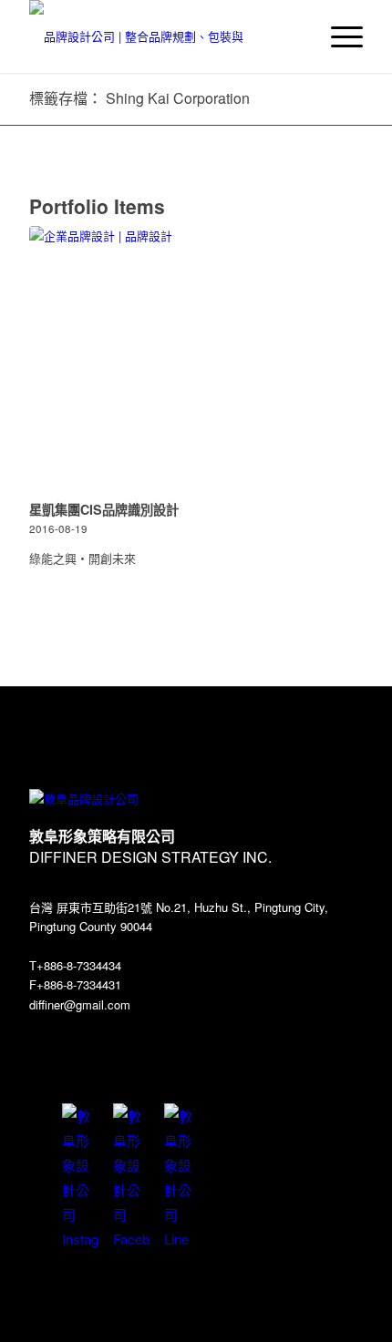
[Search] (295, 36)
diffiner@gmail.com (79, 1004)
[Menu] (338, 36)
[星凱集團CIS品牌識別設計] (196, 360)
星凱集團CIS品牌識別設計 (104, 509)
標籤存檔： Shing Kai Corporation (139, 97)
